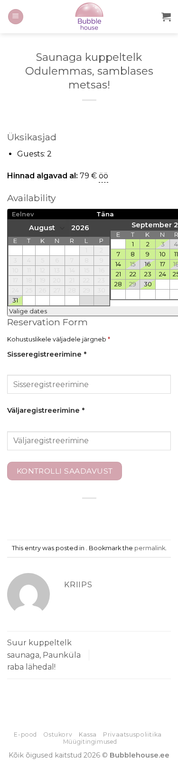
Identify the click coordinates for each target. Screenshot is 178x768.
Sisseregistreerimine (46, 354)
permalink (149, 548)
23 (147, 274)
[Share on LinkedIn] (132, 514)
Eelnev (23, 214)
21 (118, 274)
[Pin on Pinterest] (114, 514)
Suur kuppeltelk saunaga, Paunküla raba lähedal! (44, 654)
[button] (15, 17)
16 (147, 264)
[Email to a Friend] (97, 514)
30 (148, 284)
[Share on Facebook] (63, 514)
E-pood (25, 734)
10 (162, 254)
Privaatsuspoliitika (132, 734)
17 (162, 264)
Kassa (88, 734)
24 (162, 274)
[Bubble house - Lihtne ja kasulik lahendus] (89, 16)
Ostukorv (57, 734)
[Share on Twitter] (80, 514)
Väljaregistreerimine (45, 410)
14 (118, 264)
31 (15, 300)
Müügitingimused (90, 741)
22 (133, 274)
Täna (105, 214)
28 (118, 284)
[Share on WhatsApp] (46, 514)
